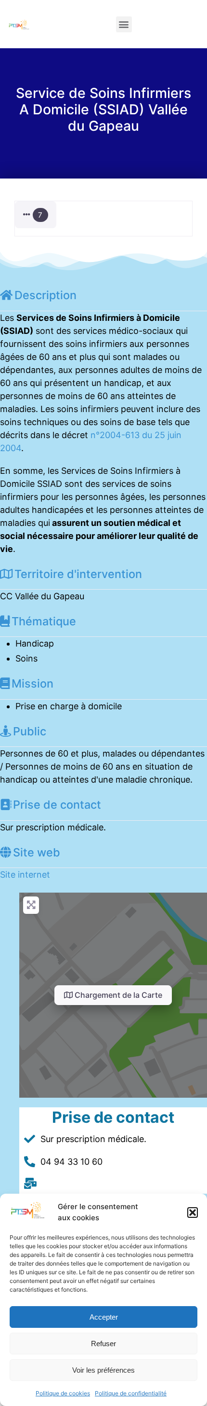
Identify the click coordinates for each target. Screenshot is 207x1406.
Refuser (103, 1343)
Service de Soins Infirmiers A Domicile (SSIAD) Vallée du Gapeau (103, 109)
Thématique (44, 621)
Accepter (104, 1317)
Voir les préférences (103, 1370)
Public (29, 731)
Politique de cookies (63, 1393)
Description (45, 295)
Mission (32, 683)
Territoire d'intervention (78, 574)
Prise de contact (57, 805)
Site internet (25, 874)
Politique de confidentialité (131, 1393)
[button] (192, 1212)
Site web (36, 852)
